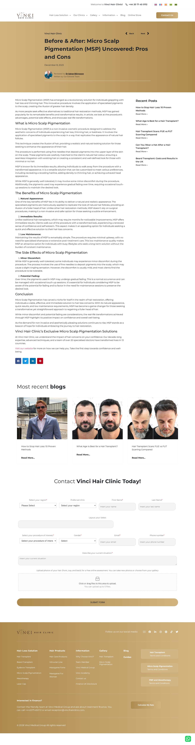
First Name (117, 500)
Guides (127, 657)
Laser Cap (21, 684)
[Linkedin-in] (155, 631)
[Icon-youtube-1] (144, 631)
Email (117, 535)
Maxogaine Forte (57, 667)
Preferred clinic (78, 500)
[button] (18, 361)
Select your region (38, 500)
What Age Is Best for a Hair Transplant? (157, 121)
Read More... (28, 458)
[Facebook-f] (149, 631)
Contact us (81, 678)
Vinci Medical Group (85, 667)
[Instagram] (160, 631)
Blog (126, 650)
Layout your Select (97, 517)
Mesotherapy (23, 678)
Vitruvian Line (55, 662)
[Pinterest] (166, 631)
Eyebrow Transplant (26, 667)
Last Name (157, 500)
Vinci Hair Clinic (53, 33)
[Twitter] (177, 631)
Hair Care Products (58, 656)
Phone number (157, 535)
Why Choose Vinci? (85, 656)
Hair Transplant (24, 656)
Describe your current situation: (97, 553)
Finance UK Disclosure (86, 684)
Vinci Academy (83, 673)
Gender (77, 535)
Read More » (142, 114)
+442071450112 (33, 710)
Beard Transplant (25, 662)
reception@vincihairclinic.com (67, 710)
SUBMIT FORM (97, 602)
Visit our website (24, 348)
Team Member (82, 662)
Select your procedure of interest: (38, 535)
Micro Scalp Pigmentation (29, 673)
